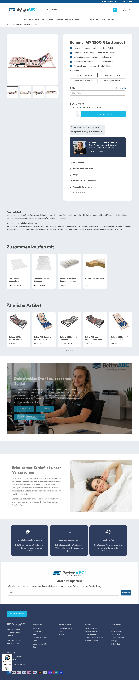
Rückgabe (114, 641)
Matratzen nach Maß (40, 644)
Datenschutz (115, 644)
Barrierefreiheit (116, 631)
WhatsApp (46, 409)
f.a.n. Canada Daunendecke (14, 280)
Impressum (115, 634)
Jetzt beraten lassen (96, 151)
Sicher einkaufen (91, 634)
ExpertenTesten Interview (94, 638)
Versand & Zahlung (92, 631)
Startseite (12, 24)
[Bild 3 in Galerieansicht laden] (39, 92)
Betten (50, 19)
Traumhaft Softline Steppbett (41, 280)
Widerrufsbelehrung (118, 638)
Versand (80, 107)
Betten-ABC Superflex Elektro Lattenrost (42, 338)
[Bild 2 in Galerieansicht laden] (25, 92)
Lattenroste (39, 19)
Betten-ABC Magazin (66, 628)
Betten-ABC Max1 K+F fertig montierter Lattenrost (119, 338)
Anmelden (126, 593)
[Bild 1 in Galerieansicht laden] (12, 92)
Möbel (77, 19)
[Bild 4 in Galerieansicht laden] (52, 92)
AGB (113, 628)
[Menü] (11, 655)
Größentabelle (121, 88)
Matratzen (27, 19)
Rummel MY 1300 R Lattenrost (27, 24)
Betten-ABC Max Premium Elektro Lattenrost (15, 338)
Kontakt (62, 634)
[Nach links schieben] (11, 60)
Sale (34, 647)
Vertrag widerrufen (17, 614)
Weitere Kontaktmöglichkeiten (29, 417)
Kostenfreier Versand (109, 1)
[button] (130, 10)
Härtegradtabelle (91, 628)
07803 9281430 (127, 1)
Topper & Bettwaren (64, 19)
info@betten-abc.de (14, 643)
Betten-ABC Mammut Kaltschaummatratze (68, 280)
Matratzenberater (91, 641)
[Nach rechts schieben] (53, 60)
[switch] (7, 668)
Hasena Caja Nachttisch (94, 279)
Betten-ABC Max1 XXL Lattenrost (68, 338)
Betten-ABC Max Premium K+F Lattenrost (94, 338)
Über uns (62, 631)
